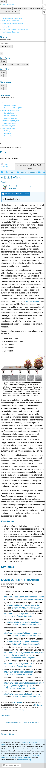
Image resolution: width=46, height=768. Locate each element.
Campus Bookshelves (27, 172)
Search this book (5, 39)
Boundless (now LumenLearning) (20, 186)
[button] (7, 133)
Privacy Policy (35, 755)
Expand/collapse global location (44, 171)
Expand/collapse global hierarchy (3, 172)
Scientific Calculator (11, 118)
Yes (5, 734)
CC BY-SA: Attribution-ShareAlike (28, 599)
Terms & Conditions (7, 757)
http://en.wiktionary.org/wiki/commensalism (22, 633)
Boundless (12, 188)
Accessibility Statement (23, 757)
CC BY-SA (38, 705)
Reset (3, 61)
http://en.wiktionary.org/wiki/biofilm (18, 672)
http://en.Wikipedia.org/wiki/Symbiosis (23, 605)
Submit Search (6, 46)
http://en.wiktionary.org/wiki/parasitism (23, 641)
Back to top (5, 716)
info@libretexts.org (24, 759)
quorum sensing (32, 301)
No (13, 734)
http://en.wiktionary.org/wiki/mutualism (23, 622)
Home (11, 172)
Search (4, 765)
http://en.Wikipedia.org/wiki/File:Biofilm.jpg (22, 694)
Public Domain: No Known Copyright (19, 658)
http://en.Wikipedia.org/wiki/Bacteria (19, 614)
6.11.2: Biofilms (17, 702)
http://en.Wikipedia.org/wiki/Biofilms (19, 663)
